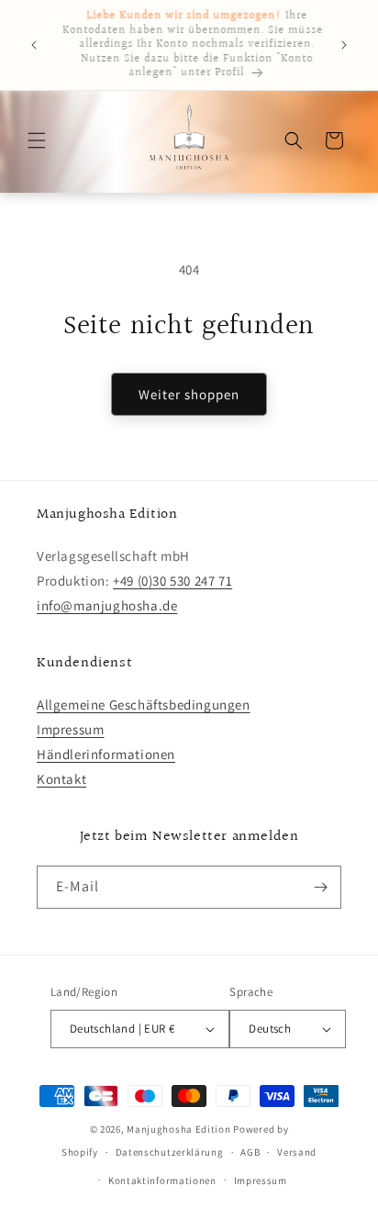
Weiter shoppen (189, 394)
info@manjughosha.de (107, 605)
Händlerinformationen (106, 754)
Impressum (70, 729)
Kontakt (61, 779)
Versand (297, 1152)
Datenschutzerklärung (170, 1152)
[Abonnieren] (320, 887)
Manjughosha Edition (178, 1129)
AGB (250, 1152)
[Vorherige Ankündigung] (34, 45)
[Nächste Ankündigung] (344, 45)
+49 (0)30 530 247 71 (172, 580)
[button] (37, 140)
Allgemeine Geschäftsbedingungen (143, 704)
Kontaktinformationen (162, 1180)
